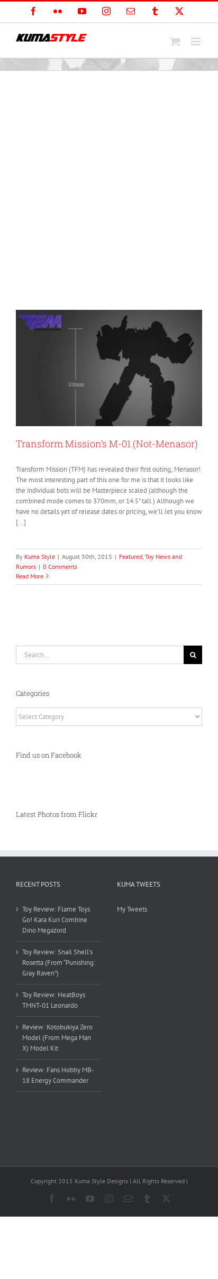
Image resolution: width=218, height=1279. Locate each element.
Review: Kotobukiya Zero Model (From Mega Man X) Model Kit (57, 1038)
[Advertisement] (109, 185)
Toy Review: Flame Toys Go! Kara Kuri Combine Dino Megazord (56, 920)
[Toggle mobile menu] (196, 41)
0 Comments (60, 567)
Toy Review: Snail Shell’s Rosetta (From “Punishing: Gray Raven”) (58, 962)
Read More (29, 576)
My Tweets (132, 909)
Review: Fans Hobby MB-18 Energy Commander (58, 1075)
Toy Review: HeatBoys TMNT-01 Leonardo (53, 1000)
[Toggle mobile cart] (175, 41)
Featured (130, 556)
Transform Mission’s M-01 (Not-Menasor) (107, 443)
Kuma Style (39, 556)
